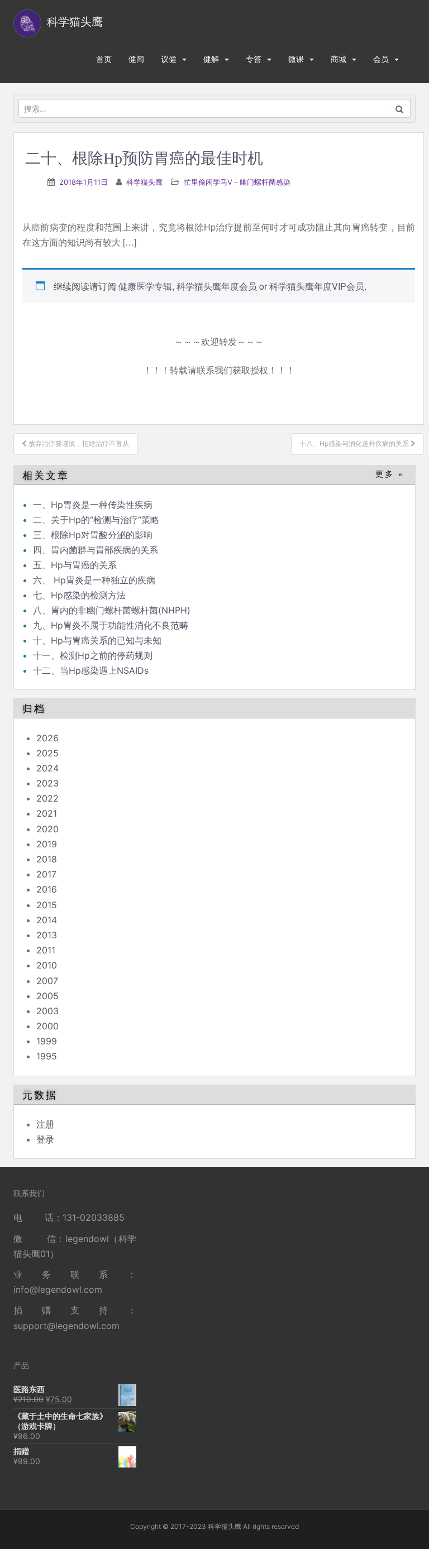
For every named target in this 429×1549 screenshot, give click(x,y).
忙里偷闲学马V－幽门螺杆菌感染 (237, 182)
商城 (338, 59)
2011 (45, 950)
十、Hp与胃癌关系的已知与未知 (97, 640)
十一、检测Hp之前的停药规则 (92, 655)
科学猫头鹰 (144, 182)
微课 (296, 59)
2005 (47, 995)
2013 (46, 935)
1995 (46, 1056)
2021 (46, 813)
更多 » (389, 474)
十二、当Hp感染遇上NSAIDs (91, 670)
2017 (46, 874)
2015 (46, 904)
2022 (47, 798)
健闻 (136, 59)
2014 (46, 919)
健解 (211, 59)
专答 (253, 59)
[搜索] (400, 108)
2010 (46, 965)
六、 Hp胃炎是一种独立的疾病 (94, 580)
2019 (46, 844)
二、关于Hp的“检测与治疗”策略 (96, 519)
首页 (104, 59)
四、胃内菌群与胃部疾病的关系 (95, 549)
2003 (47, 1010)
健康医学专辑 (145, 286)
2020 (47, 829)
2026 (47, 738)
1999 (46, 1041)
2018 (46, 859)
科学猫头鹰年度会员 (217, 286)
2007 (47, 980)
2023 (47, 783)
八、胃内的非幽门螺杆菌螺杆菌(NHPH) (111, 610)
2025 (47, 753)
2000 (47, 1026)
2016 (46, 889)
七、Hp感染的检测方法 (79, 595)
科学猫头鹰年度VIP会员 (316, 286)
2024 (47, 768)
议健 (169, 59)
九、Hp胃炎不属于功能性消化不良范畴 (110, 625)
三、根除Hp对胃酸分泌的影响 (92, 534)
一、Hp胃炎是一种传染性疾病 (92, 504)
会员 (381, 59)
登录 (45, 1139)
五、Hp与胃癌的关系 (75, 564)
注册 (45, 1124)
